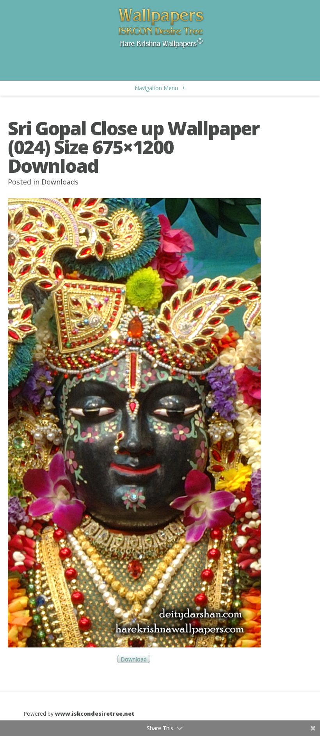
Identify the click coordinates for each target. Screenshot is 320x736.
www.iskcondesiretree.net (95, 713)
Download (134, 659)
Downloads (59, 181)
